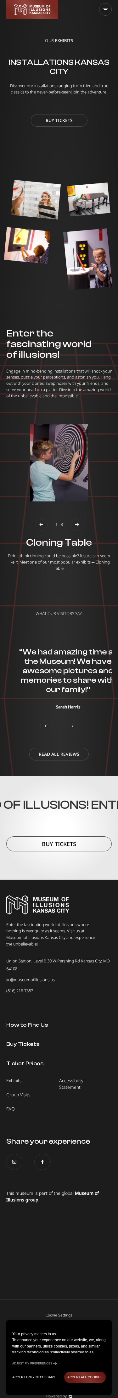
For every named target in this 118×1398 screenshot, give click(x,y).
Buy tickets (59, 120)
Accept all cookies (85, 1377)
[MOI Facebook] (42, 1162)
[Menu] (105, 9)
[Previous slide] (41, 524)
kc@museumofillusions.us (30, 979)
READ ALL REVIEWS (59, 754)
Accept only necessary (33, 1377)
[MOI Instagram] (14, 1162)
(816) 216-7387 (19, 990)
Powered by (56, 1395)
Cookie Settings (59, 1315)
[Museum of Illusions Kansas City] (32, 9)
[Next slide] (77, 524)
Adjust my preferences (32, 1363)
